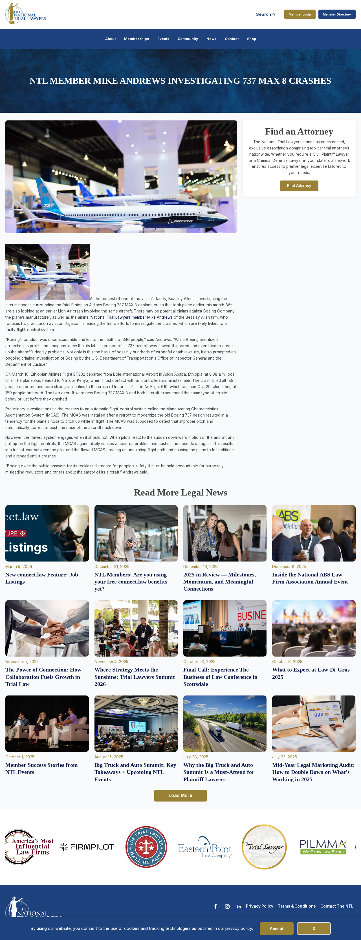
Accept (276, 928)
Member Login (300, 14)
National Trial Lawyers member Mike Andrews (132, 317)
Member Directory (337, 14)
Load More (180, 795)
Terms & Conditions (297, 906)
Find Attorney (299, 185)
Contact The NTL (336, 906)
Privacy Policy (259, 906)
